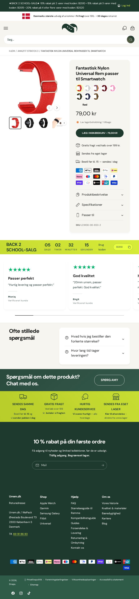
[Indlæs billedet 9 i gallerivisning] (29, 123)
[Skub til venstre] (49, 108)
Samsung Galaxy (50, 513)
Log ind (126, 5)
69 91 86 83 (20, 534)
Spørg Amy (109, 380)
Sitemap (34, 584)
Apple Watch (48, 503)
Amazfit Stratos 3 (28, 51)
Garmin (44, 508)
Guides (75, 523)
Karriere (106, 518)
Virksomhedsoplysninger (84, 579)
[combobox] (69, 39)
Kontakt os (77, 547)
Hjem (12, 51)
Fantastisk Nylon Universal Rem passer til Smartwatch (73, 51)
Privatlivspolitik (34, 579)
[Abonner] (103, 465)
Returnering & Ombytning (79, 540)
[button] (6, 28)
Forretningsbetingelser (56, 579)
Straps (12, 584)
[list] (69, 16)
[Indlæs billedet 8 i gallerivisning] (15, 123)
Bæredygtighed (111, 513)
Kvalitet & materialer (114, 508)
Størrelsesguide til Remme (81, 511)
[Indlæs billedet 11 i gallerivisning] (57, 123)
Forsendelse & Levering (79, 531)
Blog (104, 523)
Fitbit (43, 518)
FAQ (73, 503)
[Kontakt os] (125, 28)
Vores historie (110, 503)
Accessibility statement (111, 579)
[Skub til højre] (57, 108)
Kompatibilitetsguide (83, 518)
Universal (45, 523)
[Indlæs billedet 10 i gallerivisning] (43, 123)
